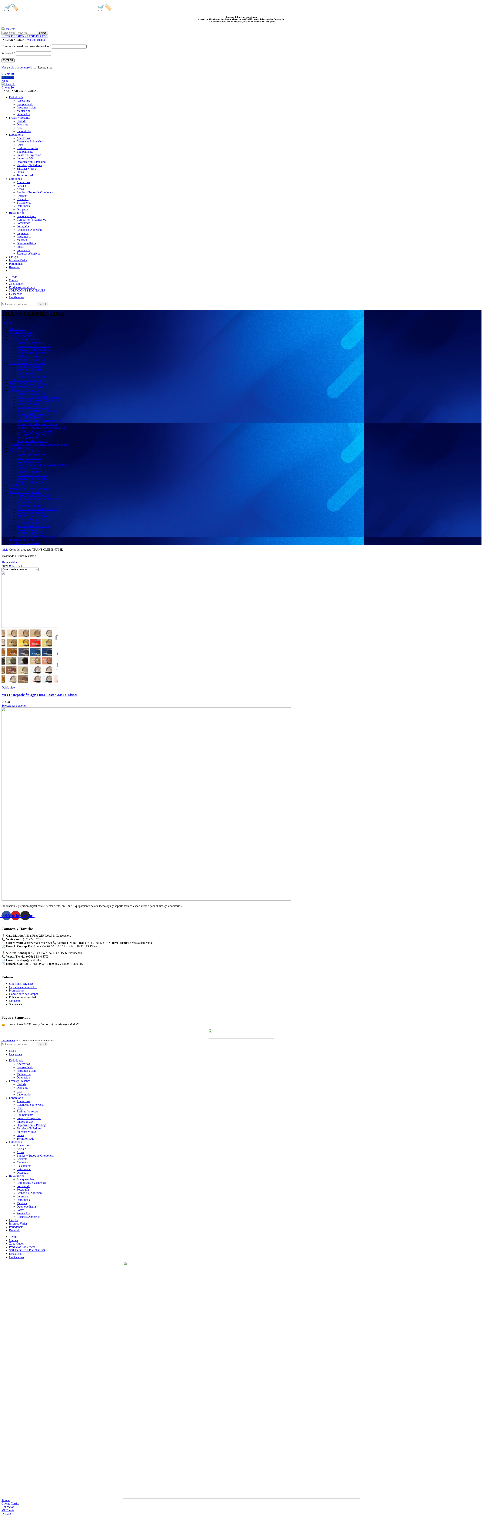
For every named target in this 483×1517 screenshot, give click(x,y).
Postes (20, 246)
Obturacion (23, 114)
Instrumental (24, 206)
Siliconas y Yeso (26, 168)
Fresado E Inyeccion (29, 155)
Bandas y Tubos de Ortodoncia (35, 192)
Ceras (20, 144)
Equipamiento (25, 104)
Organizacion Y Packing (31, 161)
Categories (8, 322)
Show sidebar (10, 562)
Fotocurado (23, 223)
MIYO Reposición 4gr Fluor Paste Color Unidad (39, 695)
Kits (19, 127)
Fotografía (23, 226)
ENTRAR (8, 60)
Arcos (20, 189)
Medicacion (24, 110)
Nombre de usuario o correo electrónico (26, 46)
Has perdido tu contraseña (17, 67)
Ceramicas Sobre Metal (30, 141)
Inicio (5, 549)
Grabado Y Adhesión (29, 229)
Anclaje (21, 185)
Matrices (22, 240)
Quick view (8, 687)
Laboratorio (24, 131)
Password (8, 53)
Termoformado (25, 175)
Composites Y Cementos (31, 219)
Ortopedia (22, 209)
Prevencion (23, 250)
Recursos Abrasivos (28, 253)
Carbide (21, 121)
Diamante (22, 124)
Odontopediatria (26, 243)
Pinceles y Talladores (29, 165)
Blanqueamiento (26, 216)
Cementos (22, 199)
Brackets (22, 195)
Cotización (8, 77)
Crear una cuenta (35, 39)
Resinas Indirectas (27, 148)
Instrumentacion (26, 107)
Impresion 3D (25, 158)
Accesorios (23, 100)
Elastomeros (24, 202)
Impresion (22, 233)
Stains (20, 172)
